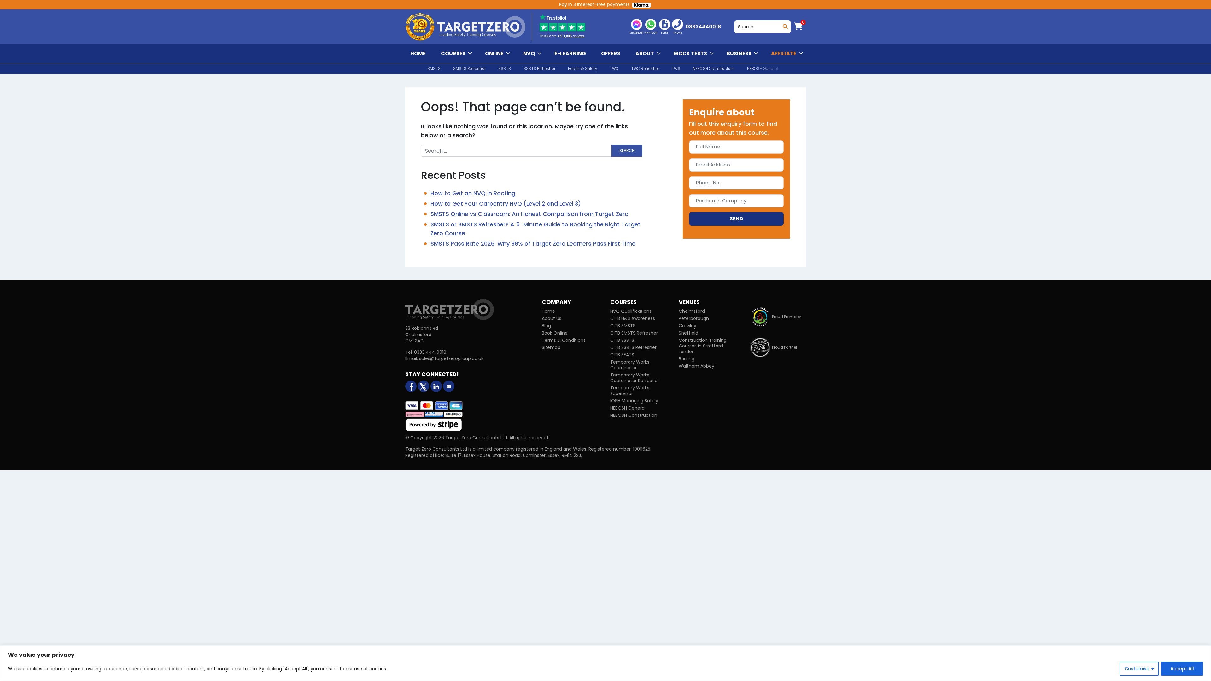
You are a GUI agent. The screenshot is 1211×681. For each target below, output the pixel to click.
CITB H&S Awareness (632, 318)
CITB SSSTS (622, 340)
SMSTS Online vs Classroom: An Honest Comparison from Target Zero (529, 214)
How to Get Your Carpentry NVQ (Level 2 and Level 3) (505, 203)
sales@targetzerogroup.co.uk (451, 358)
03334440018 (703, 26)
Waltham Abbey (696, 366)
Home (418, 53)
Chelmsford (692, 311)
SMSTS (434, 68)
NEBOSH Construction (713, 68)
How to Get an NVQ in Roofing (472, 193)
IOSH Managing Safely (634, 401)
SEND (736, 218)
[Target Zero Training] (449, 309)
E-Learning (570, 53)
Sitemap (551, 347)
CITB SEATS (622, 355)
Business (739, 53)
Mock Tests (690, 53)
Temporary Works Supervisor (629, 391)
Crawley (687, 326)
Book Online (555, 333)
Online (494, 53)
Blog (546, 326)
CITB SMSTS (622, 326)
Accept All (1182, 669)
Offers (610, 53)
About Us (551, 318)
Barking (686, 359)
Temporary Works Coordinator (629, 365)
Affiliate (783, 53)
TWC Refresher (645, 68)
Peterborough (694, 318)
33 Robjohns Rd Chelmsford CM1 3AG (421, 334)
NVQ (529, 53)
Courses (453, 53)
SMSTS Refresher (469, 68)
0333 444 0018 (430, 352)
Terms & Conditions (564, 340)
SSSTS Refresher (539, 68)
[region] (605, 663)
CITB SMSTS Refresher (634, 333)
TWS (676, 68)
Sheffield (688, 333)
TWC (614, 68)
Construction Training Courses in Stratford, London (703, 346)
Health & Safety (582, 68)
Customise (1137, 669)
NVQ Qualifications (631, 311)
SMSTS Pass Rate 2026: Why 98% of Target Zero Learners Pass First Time (532, 243)
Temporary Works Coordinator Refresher (634, 378)
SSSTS (504, 68)
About (644, 53)
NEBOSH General (628, 408)
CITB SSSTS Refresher (633, 347)
